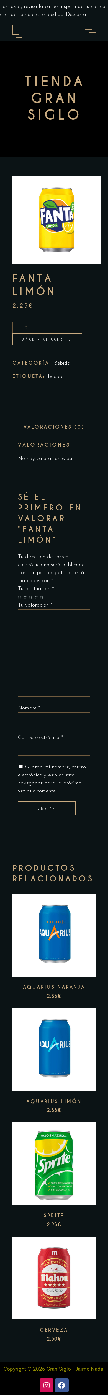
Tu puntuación (36, 589)
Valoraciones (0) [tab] (54, 427)
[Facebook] (62, 1385)
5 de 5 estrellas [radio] (43, 597)
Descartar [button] (77, 14)
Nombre (29, 708)
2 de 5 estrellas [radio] (26, 597)
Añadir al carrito (47, 339)
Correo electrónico (40, 737)
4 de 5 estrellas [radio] (37, 597)
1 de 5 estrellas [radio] (21, 597)
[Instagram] (46, 1385)
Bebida (62, 363)
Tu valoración (35, 605)
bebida (56, 376)
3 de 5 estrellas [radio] (32, 597)
